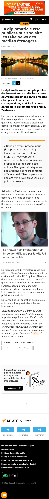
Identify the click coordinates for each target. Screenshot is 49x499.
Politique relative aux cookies (14, 456)
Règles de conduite (9, 464)
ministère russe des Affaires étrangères (17, 348)
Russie (15, 343)
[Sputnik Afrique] (8, 20)
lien (36, 333)
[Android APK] (9, 475)
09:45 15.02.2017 (8, 46)
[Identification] (31, 19)
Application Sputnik (27, 464)
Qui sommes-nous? (9, 445)
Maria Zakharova (27, 343)
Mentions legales (26, 445)
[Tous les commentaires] (4, 495)
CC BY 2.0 (5, 78)
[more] (44, 262)
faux (36, 348)
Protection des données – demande (16, 460)
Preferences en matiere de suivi (15, 467)
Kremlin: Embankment (27, 78)
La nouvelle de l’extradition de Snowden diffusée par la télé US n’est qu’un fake (24, 253)
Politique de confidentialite (13, 453)
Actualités (6, 343)
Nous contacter (8, 449)
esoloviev (13, 78)
